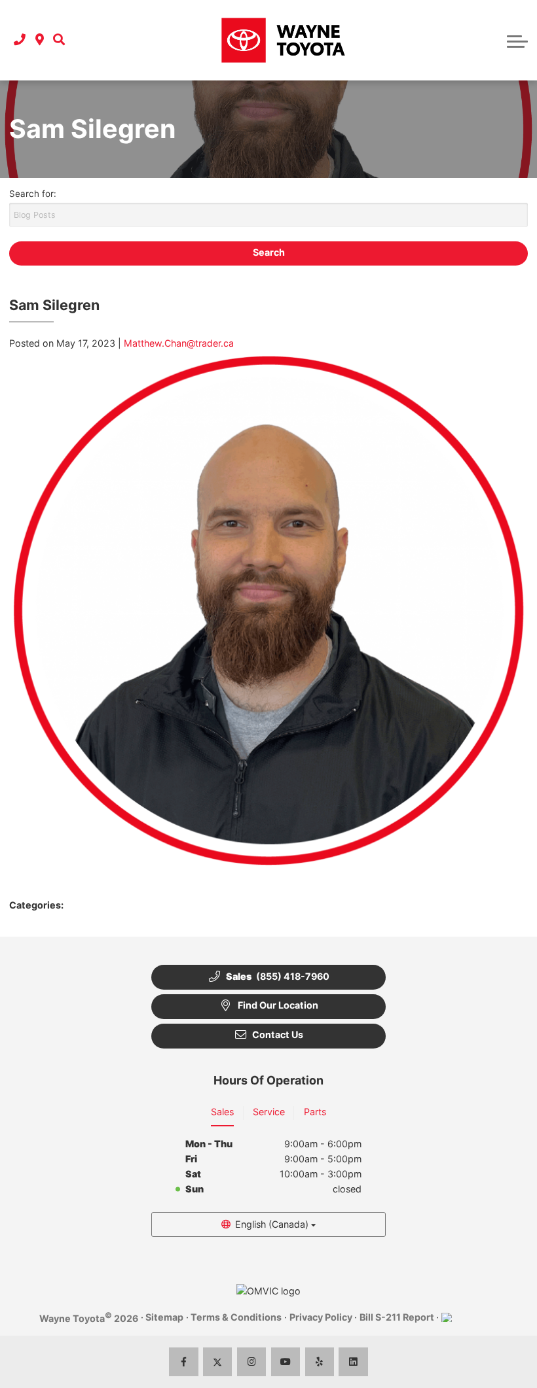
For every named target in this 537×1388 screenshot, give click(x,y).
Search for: (32, 193)
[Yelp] (320, 1362)
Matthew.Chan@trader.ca (179, 343)
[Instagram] (252, 1362)
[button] (58, 40)
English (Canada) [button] (271, 1224)
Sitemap (164, 1317)
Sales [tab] (222, 1111)
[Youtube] (286, 1362)
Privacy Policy (320, 1317)
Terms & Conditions (236, 1317)
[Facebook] (183, 1362)
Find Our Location (278, 1005)
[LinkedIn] (353, 1362)
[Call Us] (19, 40)
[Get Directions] (39, 40)
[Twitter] (217, 1362)
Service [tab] (269, 1111)
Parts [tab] (315, 1111)
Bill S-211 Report (397, 1317)
